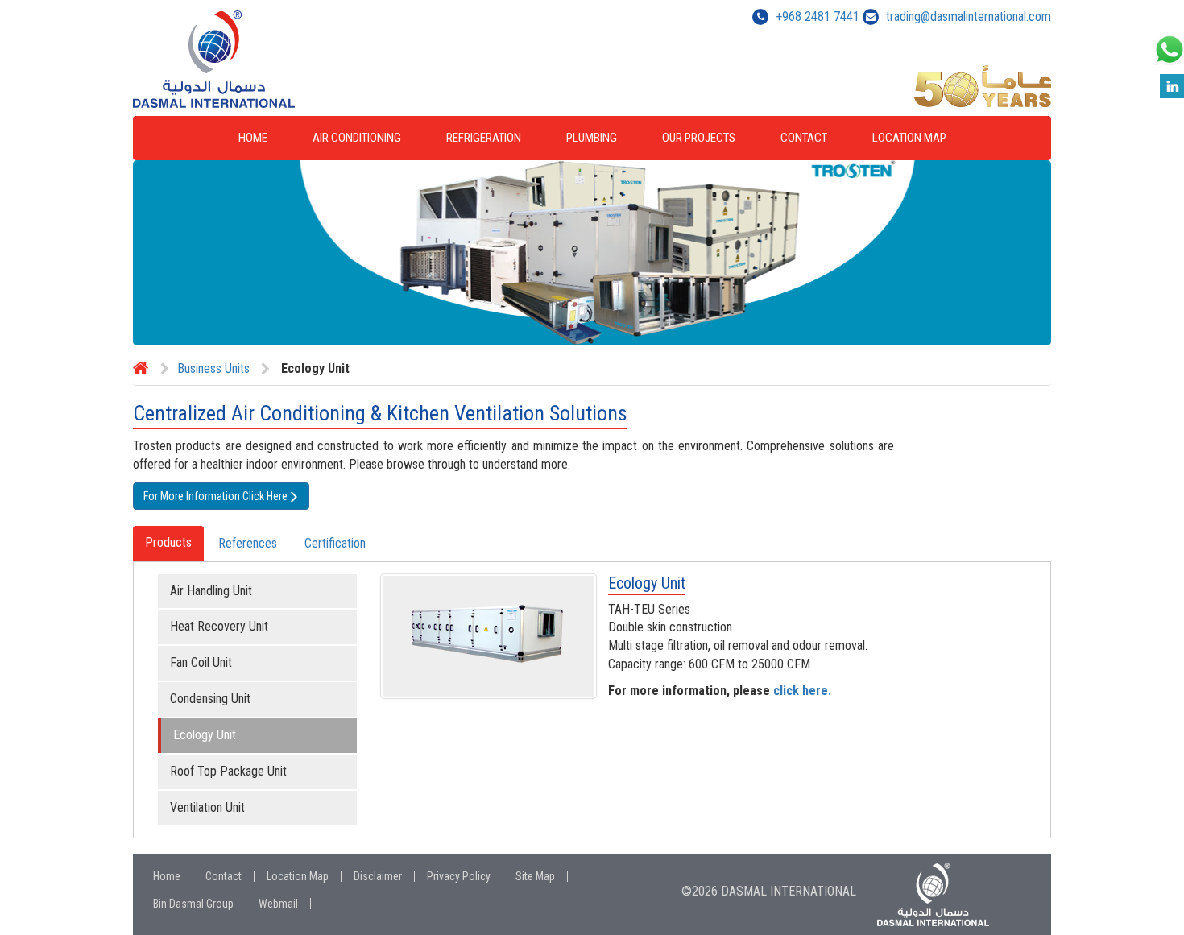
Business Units (213, 368)
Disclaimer (378, 876)
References (247, 543)
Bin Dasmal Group (193, 903)
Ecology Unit (204, 735)
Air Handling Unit (211, 590)
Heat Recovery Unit (219, 626)
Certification (335, 543)
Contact (803, 137)
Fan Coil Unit (201, 662)
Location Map (909, 137)
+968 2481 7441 (817, 16)
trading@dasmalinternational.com (968, 16)
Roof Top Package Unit (228, 771)
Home (252, 137)
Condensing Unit (210, 698)
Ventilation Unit (207, 807)
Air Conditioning (357, 137)
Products (168, 542)
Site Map (535, 876)
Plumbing (591, 137)
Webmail (278, 903)
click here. (802, 690)
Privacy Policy (459, 876)
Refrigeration (483, 137)
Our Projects (698, 137)
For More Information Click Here (215, 496)
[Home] (141, 368)
